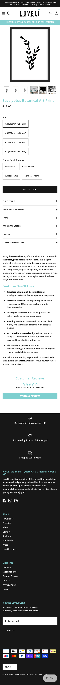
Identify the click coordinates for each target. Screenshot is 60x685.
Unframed (10, 166)
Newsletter (8, 518)
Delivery (7, 567)
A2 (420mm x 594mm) (15, 142)
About (6, 527)
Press (5, 544)
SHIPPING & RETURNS (13, 209)
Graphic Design (10, 576)
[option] (30, 54)
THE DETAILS (9, 201)
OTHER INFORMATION (13, 242)
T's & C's (6, 580)
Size (4, 117)
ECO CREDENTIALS (11, 226)
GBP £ (8, 667)
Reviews (7, 536)
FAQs (5, 217)
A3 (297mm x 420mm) (15, 133)
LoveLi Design (14, 674)
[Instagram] (10, 500)
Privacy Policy (9, 584)
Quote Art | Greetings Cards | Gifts (34, 674)
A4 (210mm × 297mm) (15, 123)
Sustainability (9, 571)
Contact (6, 531)
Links (5, 589)
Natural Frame (31, 175)
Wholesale (8, 540)
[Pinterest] (16, 500)
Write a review (30, 396)
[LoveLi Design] (30, 13)
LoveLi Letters (9, 549)
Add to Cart (30, 189)
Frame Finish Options (13, 160)
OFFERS (6, 234)
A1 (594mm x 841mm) (15, 151)
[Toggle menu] (3, 13)
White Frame (11, 175)
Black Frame (28, 166)
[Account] (49, 13)
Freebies (7, 523)
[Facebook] (4, 500)
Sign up (11, 630)
